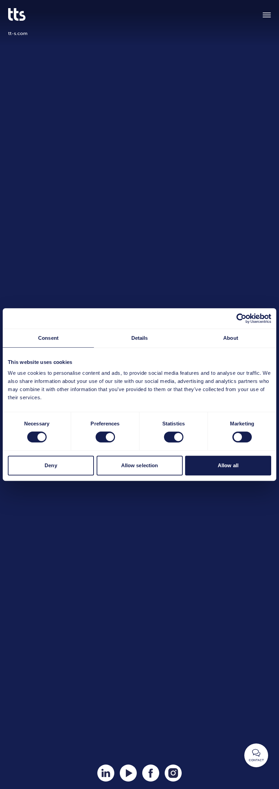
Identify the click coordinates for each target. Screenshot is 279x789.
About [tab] (230, 338)
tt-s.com (18, 33)
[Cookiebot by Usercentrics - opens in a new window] (241, 318)
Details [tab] (139, 338)
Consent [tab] (48, 338)
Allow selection (139, 465)
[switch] (105, 437)
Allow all (228, 465)
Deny (51, 465)
